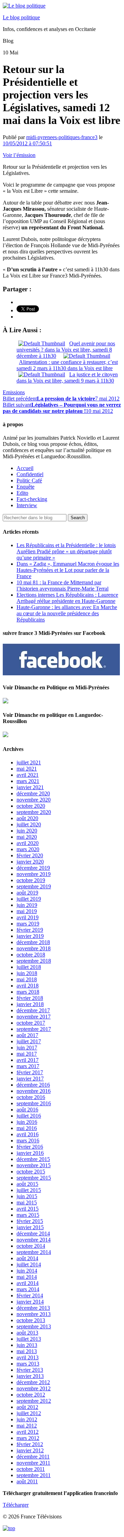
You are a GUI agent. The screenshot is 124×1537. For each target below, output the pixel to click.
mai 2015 (27, 1202)
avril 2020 (28, 843)
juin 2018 (27, 973)
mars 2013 (28, 1364)
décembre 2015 (33, 1159)
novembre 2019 (34, 874)
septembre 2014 (34, 1252)
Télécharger (16, 1505)
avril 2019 (28, 917)
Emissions (14, 392)
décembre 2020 (33, 793)
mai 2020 (27, 837)
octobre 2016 (31, 1097)
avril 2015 (28, 1209)
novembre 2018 (34, 948)
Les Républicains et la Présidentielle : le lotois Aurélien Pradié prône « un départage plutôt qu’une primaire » (66, 551)
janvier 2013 (30, 1376)
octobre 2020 (31, 806)
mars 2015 (28, 1215)
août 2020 (27, 818)
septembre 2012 (34, 1401)
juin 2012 (27, 1419)
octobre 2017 (31, 1023)
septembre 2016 (34, 1103)
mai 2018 (27, 979)
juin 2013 (27, 1345)
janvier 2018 (30, 1004)
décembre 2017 (33, 1010)
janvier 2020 (30, 862)
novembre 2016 (34, 1091)
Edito (22, 493)
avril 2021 (28, 775)
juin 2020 (27, 831)
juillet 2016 (29, 1116)
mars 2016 (28, 1140)
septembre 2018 (34, 961)
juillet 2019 (29, 899)
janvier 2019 (30, 936)
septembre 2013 (34, 1326)
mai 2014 (27, 1277)
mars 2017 (28, 1066)
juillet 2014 (29, 1264)
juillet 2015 (29, 1190)
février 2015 (30, 1221)
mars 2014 (28, 1289)
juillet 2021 (29, 762)
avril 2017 (28, 1060)
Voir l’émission (19, 155)
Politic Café (29, 480)
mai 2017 (27, 1054)
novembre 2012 (34, 1388)
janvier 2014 (30, 1302)
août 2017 (27, 1035)
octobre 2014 (31, 1246)
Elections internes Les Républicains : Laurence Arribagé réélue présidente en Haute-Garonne (67, 598)
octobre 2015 (31, 1171)
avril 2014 (28, 1283)
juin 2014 (27, 1271)
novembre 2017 (34, 1017)
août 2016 (27, 1109)
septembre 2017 (34, 1029)
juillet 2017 (29, 1041)
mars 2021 (28, 781)
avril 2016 (28, 1134)
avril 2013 (28, 1357)
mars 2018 (28, 992)
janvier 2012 (30, 1450)
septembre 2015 (34, 1178)
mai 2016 (27, 1128)
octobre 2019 (31, 880)
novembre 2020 (34, 800)
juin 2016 (27, 1122)
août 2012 (27, 1407)
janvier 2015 (30, 1227)
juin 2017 (27, 1047)
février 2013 (30, 1370)
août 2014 (27, 1258)
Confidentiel (30, 474)
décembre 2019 (33, 868)
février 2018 (30, 998)
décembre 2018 (33, 942)
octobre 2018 (31, 955)
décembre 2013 (33, 1308)
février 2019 (30, 930)
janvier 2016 (30, 1153)
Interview (27, 505)
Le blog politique (21, 17)
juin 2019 (27, 905)
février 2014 (30, 1295)
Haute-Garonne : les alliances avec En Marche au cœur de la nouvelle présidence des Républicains (67, 613)
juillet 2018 (29, 967)
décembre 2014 (33, 1233)
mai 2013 (27, 1351)
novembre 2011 (33, 1463)
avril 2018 (28, 986)
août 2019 (27, 893)
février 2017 (30, 1072)
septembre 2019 (34, 886)
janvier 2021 (30, 787)
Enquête (25, 487)
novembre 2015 (34, 1165)
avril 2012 (28, 1432)
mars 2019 (28, 924)
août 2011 (27, 1481)
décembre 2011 (33, 1457)
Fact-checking (32, 499)
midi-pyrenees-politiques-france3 (61, 137)
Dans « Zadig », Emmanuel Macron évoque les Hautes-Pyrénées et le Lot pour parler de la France (68, 570)
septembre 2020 (34, 812)
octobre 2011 (31, 1469)
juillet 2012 (29, 1413)
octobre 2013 (31, 1320)
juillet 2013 (29, 1339)
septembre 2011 (34, 1475)
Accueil (25, 468)
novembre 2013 (34, 1314)
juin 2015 (27, 1196)
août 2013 (27, 1333)
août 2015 (27, 1184)
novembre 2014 (34, 1240)
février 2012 (30, 1444)
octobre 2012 (31, 1395)
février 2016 (30, 1147)
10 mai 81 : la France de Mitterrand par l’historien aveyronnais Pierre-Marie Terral (62, 585)
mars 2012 (28, 1438)
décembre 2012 (33, 1382)
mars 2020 (28, 849)
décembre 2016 (33, 1085)
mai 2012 (27, 1426)
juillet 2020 (29, 824)
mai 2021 (27, 769)
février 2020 (30, 855)
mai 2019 (27, 911)
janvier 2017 (30, 1078)
